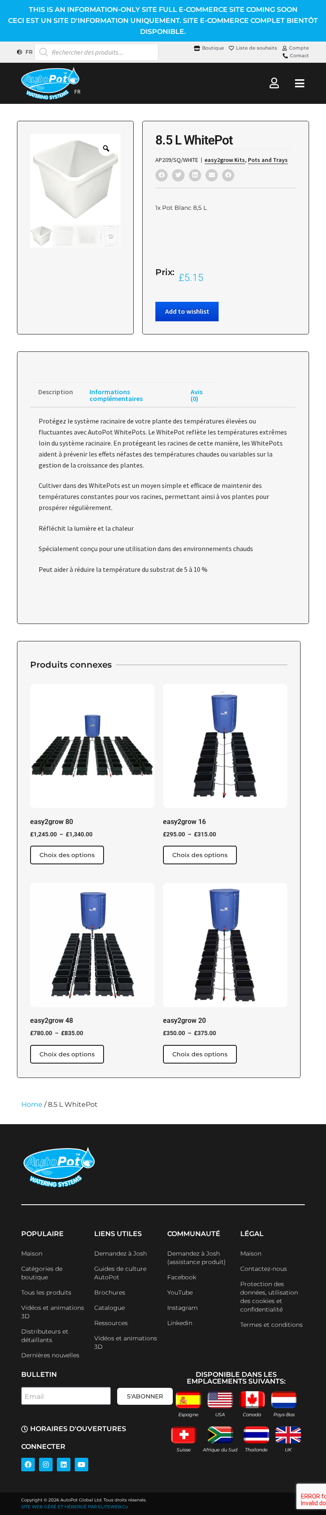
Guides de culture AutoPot (120, 1273)
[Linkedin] (63, 1464)
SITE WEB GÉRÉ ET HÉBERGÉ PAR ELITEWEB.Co (74, 1506)
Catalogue (109, 1308)
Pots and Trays (268, 160)
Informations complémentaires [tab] (116, 395)
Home (31, 1104)
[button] (161, 175)
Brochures (109, 1292)
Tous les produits (46, 1292)
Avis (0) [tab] (196, 395)
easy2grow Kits (225, 160)
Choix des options (67, 855)
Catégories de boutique (41, 1273)
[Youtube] (81, 1464)
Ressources (111, 1323)
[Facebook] (28, 1464)
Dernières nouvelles (50, 1355)
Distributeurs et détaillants (44, 1336)
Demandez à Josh (120, 1253)
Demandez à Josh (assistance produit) (196, 1258)
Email (34, 1396)
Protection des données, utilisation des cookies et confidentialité (269, 1296)
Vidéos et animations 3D (52, 1312)
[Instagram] (46, 1464)
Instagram (182, 1308)
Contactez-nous (263, 1269)
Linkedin (179, 1323)
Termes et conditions (271, 1324)
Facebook (181, 1277)
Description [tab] (55, 391)
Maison (31, 1253)
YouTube (180, 1292)
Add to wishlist (187, 311)
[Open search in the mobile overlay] (96, 52)
